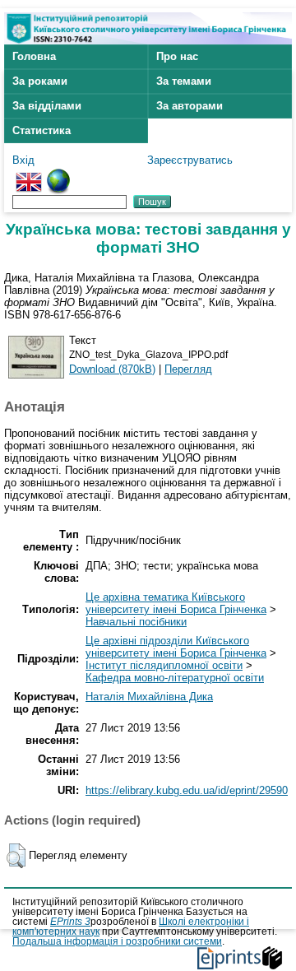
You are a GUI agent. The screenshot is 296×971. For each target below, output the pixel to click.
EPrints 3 (70, 922)
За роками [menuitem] (39, 81)
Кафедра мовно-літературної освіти (175, 677)
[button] (16, 855)
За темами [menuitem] (183, 81)
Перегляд (188, 369)
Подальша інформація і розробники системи (117, 941)
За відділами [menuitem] (46, 106)
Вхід (23, 160)
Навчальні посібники (136, 622)
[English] (29, 175)
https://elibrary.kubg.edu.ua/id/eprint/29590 (187, 790)
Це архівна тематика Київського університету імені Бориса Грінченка (176, 603)
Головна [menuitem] (34, 56)
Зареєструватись (190, 160)
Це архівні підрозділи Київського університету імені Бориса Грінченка (176, 646)
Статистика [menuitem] (41, 130)
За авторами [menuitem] (189, 106)
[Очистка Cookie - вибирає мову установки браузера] (58, 175)
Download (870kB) (112, 369)
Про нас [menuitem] (177, 56)
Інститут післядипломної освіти (164, 665)
